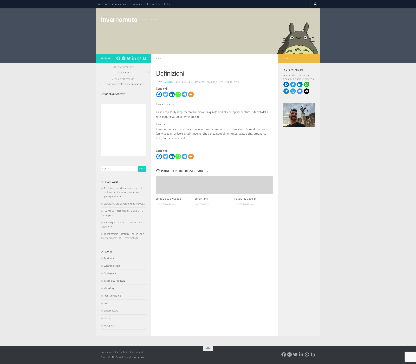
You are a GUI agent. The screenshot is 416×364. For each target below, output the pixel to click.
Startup (107, 318)
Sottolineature (111, 310)
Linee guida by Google (169, 198)
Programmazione (112, 295)
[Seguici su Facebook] (118, 58)
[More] (191, 94)
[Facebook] (159, 94)
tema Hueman (138, 357)
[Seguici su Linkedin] (134, 58)
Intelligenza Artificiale (114, 280)
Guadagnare (110, 273)
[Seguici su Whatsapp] (139, 58)
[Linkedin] (172, 94)
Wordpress (109, 325)
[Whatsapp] (178, 94)
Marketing (109, 288)
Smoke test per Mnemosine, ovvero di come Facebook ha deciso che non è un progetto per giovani (121, 192)
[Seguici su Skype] (144, 58)
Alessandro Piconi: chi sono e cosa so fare (120, 4)
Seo (158, 58)
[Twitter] (165, 94)
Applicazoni (109, 258)
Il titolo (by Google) (245, 198)
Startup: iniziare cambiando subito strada (124, 203)
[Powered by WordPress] (113, 357)
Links (167, 4)
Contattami (153, 4)
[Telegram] (184, 94)
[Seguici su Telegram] (123, 58)
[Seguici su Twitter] (129, 58)
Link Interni (201, 198)
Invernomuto (119, 19)
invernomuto (165, 82)
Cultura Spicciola (112, 265)
